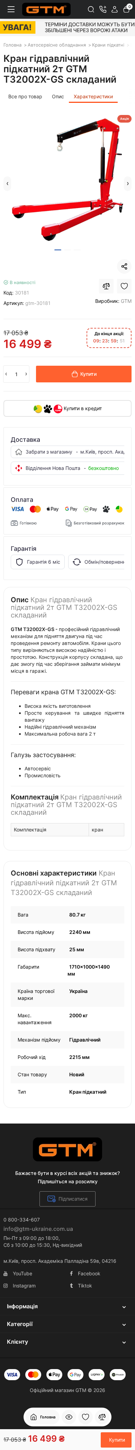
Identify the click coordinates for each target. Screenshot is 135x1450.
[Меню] (11, 9)
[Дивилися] (69, 1417)
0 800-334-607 (21, 1220)
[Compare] (106, 286)
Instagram (24, 1286)
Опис (58, 96)
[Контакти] (103, 9)
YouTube (22, 1273)
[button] (7, 183)
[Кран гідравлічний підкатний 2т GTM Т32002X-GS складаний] (67, 179)
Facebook (89, 1273)
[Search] (91, 9)
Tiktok (85, 1286)
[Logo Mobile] (46, 9)
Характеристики (93, 96)
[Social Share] (124, 266)
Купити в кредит (82, 408)
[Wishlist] (124, 286)
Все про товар (25, 96)
